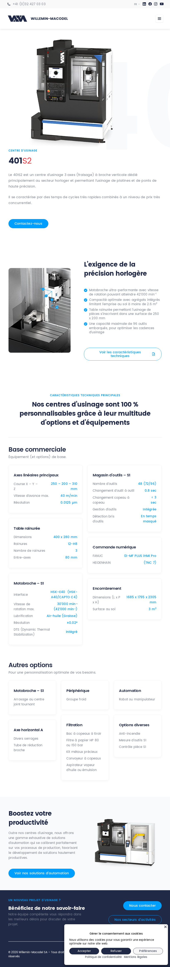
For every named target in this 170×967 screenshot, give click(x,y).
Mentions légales (135, 957)
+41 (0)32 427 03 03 (29, 4)
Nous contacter (142, 905)
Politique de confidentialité (103, 957)
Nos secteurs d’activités (135, 919)
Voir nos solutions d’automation (42, 873)
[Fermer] (165, 927)
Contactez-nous (28, 223)
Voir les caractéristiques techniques (120, 354)
